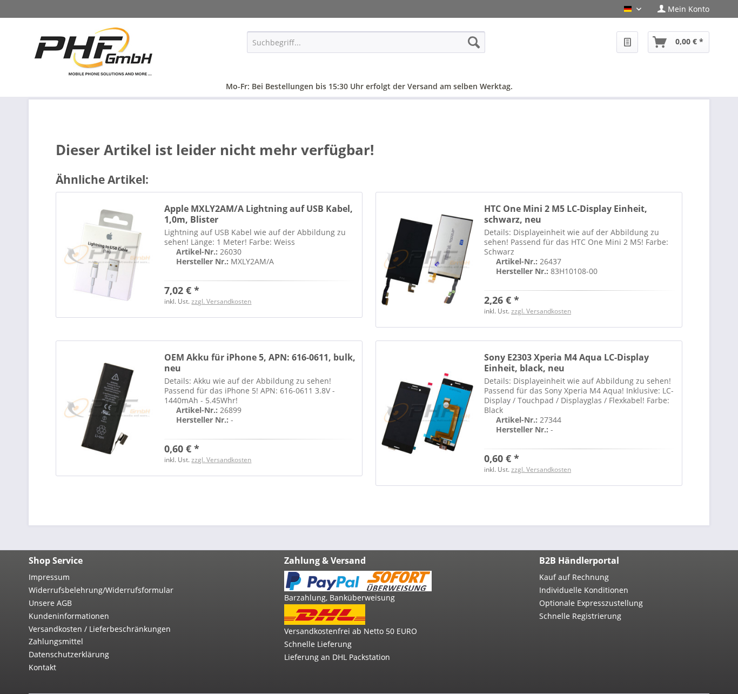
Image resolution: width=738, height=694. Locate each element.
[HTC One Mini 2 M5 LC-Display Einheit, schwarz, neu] (427, 259)
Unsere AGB (50, 603)
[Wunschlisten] (627, 42)
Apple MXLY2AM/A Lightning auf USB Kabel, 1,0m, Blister (258, 214)
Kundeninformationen (69, 616)
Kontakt (42, 667)
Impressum (49, 577)
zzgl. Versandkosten (221, 301)
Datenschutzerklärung (69, 654)
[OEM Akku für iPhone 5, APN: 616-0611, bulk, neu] (107, 408)
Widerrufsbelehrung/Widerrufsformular (101, 590)
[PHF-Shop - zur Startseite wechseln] (93, 51)
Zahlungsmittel (56, 641)
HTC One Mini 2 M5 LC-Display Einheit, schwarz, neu (565, 214)
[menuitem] (679, 9)
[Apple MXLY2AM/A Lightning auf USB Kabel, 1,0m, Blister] (107, 254)
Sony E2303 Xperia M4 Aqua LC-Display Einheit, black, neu (566, 362)
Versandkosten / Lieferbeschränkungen (100, 629)
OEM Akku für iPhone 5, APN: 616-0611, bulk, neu (259, 362)
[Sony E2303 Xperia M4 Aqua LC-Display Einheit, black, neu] (427, 413)
